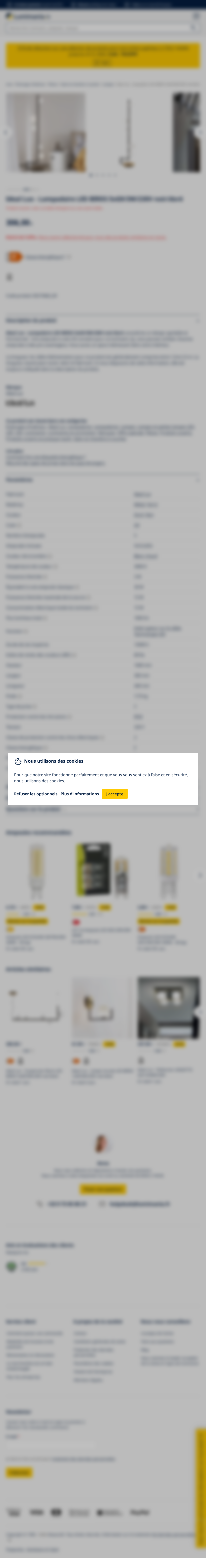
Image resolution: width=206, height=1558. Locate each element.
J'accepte (114, 794)
